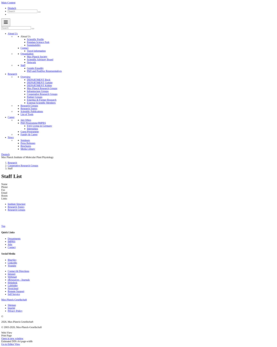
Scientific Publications (32, 111)
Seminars (25, 140)
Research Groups (29, 105)
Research (12, 74)
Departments (14, 238)
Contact (24, 48)
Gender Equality (35, 68)
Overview (26, 76)
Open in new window (12, 338)
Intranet (11, 274)
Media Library (28, 149)
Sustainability (34, 45)
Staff (23, 65)
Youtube (12, 265)
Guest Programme (30, 131)
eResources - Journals (19, 279)
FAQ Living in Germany (39, 125)
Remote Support (16, 291)
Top (3, 226)
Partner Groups (34, 97)
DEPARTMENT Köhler (39, 85)
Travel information (36, 51)
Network (31, 62)
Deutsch (12, 8)
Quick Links (8, 232)
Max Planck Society (37, 56)
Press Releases (28, 143)
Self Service (14, 294)
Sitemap (12, 305)
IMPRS (11, 241)
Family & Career (29, 134)
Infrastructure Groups (38, 91)
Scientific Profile (35, 39)
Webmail (12, 277)
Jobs (10, 244)
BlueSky (12, 260)
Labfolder (13, 285)
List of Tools (27, 114)
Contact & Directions (18, 271)
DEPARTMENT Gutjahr (40, 82)
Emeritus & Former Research (41, 100)
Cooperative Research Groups (42, 94)
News (11, 137)
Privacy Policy (15, 311)
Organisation (27, 53)
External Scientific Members (41, 102)
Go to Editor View (10, 344)
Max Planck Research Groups (42, 88)
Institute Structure (16, 204)
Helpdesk (12, 282)
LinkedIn (12, 262)
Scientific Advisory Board (40, 59)
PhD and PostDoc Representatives (44, 71)
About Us (13, 33)
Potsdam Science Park (38, 42)
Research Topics (29, 108)
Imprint (11, 308)
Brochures (26, 146)
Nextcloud (13, 288)
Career (11, 117)
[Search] (33, 28)
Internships (32, 128)
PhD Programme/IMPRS (33, 123)
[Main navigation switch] (5, 22)
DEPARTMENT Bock (38, 79)
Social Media (8, 253)
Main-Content (8, 2)
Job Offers (26, 120)
